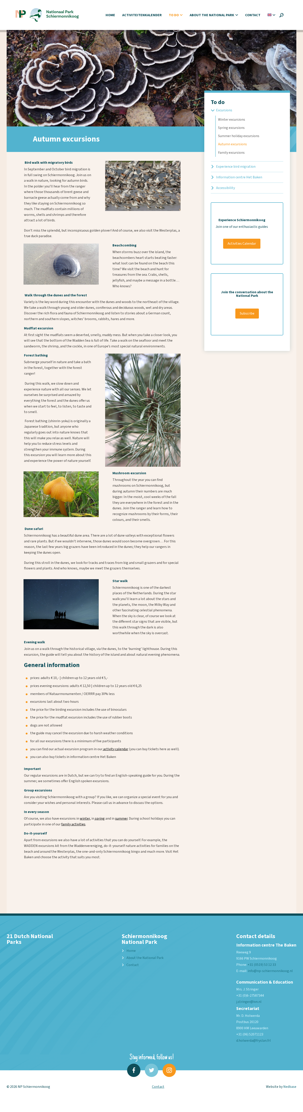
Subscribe (247, 313)
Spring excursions (231, 127)
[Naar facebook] (133, 1070)
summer (121, 818)
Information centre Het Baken (239, 177)
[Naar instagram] (169, 1070)
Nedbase (289, 1086)
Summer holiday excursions (238, 136)
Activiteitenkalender (142, 15)
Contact (252, 15)
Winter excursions (231, 119)
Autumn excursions (232, 144)
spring (99, 818)
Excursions (224, 110)
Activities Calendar (242, 243)
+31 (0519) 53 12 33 (262, 964)
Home (110, 15)
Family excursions (231, 152)
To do (174, 15)
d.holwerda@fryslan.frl (253, 1040)
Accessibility (225, 187)
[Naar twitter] (151, 1070)
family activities (73, 824)
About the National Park (212, 15)
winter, (85, 818)
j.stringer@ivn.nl (249, 1001)
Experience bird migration (236, 166)
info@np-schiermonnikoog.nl (270, 970)
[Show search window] (281, 15)
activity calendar (115, 749)
